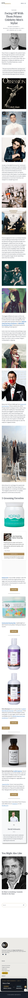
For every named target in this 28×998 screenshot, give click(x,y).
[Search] (23, 905)
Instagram (15, 803)
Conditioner (19, 710)
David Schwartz (14, 26)
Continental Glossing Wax (8, 623)
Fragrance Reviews (6, 967)
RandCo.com (5, 805)
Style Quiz (5, 973)
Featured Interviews (6, 965)
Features (14, 10)
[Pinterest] (6, 954)
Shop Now (14, 589)
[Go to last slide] (1, 873)
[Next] (26, 873)
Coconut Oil (5, 577)
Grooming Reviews (5, 970)
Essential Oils (5, 784)
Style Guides (4, 969)
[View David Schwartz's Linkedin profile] (14, 825)
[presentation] (14, 872)
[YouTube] (3, 954)
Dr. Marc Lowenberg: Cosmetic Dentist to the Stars (12, 893)
